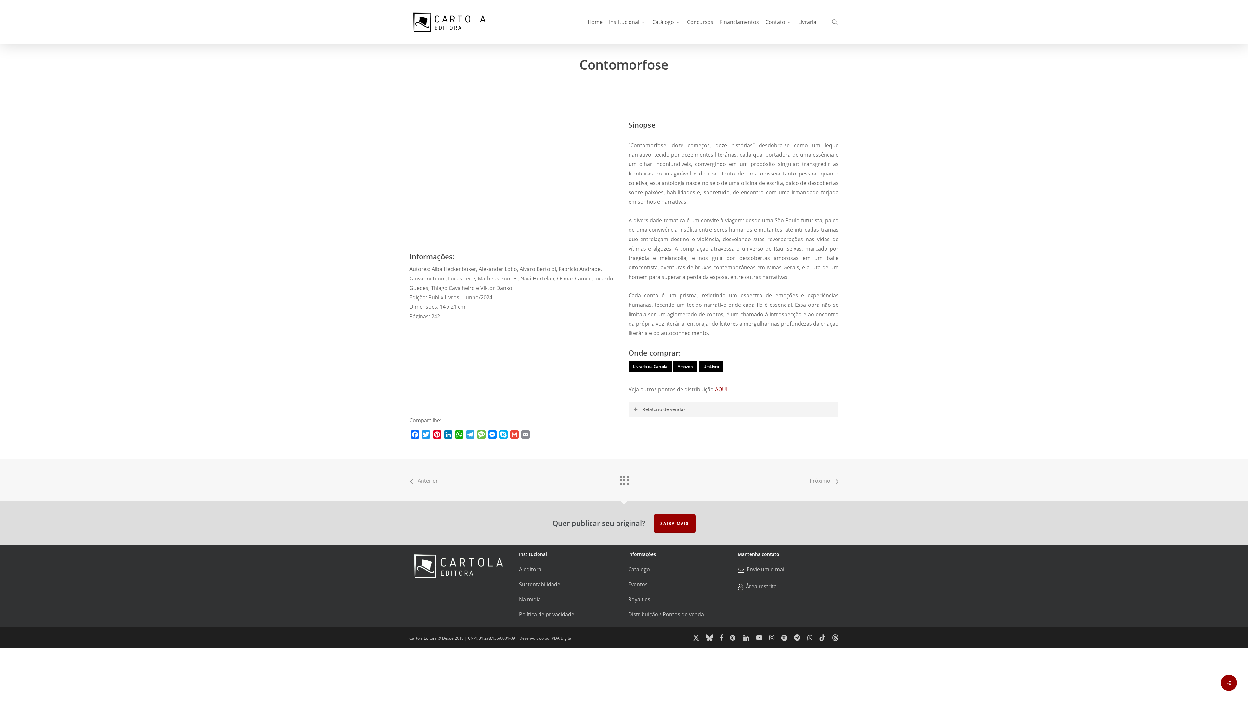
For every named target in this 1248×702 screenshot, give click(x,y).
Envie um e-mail (766, 569)
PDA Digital (562, 638)
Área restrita (761, 586)
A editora (530, 569)
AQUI (721, 389)
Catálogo (639, 569)
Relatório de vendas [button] (664, 409)
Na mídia (530, 599)
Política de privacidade (546, 614)
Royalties (639, 599)
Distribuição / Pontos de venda (666, 614)
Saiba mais (674, 523)
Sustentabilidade (539, 584)
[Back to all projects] (624, 478)
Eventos (638, 584)
